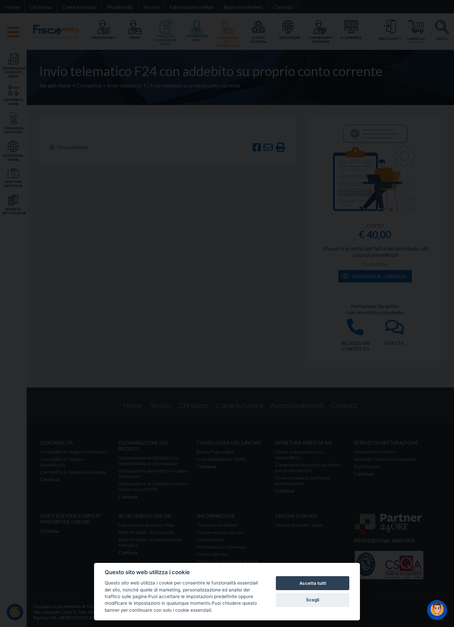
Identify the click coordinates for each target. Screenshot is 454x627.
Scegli (312, 599)
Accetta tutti (312, 583)
